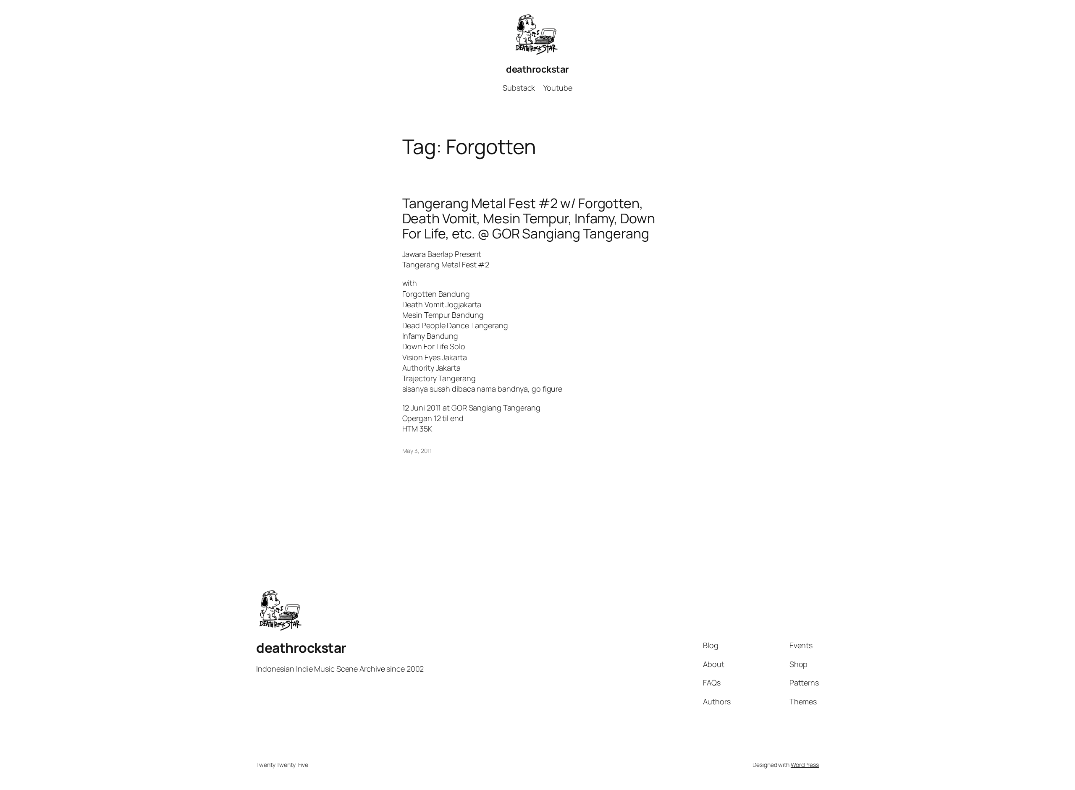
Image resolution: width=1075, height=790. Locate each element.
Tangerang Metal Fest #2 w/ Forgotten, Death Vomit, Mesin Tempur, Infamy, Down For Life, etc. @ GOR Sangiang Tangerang (528, 218)
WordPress (805, 765)
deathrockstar (537, 69)
